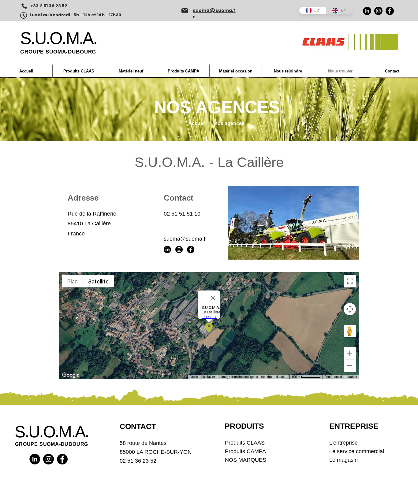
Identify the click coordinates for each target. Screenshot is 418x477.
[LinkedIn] (367, 11)
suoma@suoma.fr (185, 239)
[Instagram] (378, 11)
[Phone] (24, 6)
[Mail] (185, 10)
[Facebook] (390, 11)
